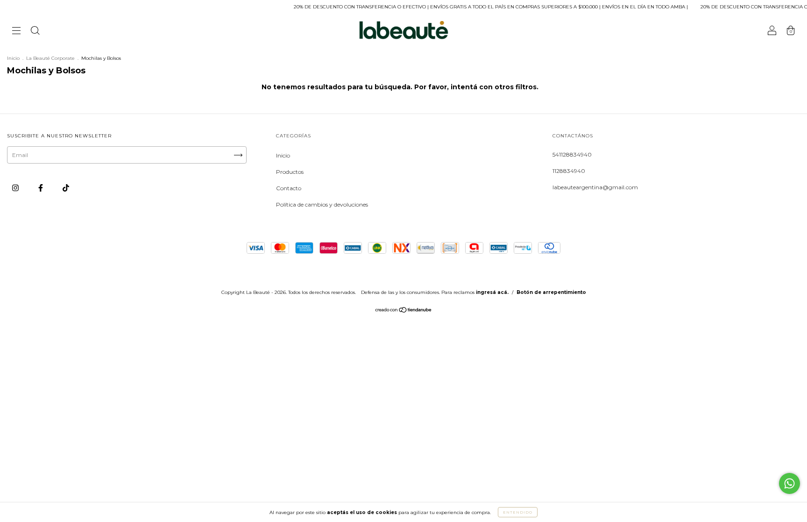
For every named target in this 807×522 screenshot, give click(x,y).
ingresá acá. (492, 292)
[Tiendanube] (404, 311)
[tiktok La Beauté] (65, 187)
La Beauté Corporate (50, 58)
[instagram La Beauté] (16, 187)
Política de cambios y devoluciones (322, 204)
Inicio (13, 58)
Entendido (517, 512)
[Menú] (16, 31)
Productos (290, 171)
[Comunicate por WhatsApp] (789, 483)
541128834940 (572, 154)
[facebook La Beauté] (41, 187)
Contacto (288, 188)
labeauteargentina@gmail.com (595, 187)
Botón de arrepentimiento (551, 292)
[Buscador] (35, 31)
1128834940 (568, 170)
